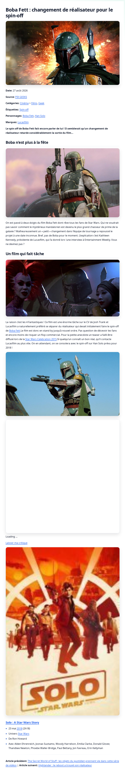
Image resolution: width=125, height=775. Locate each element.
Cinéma (24, 103)
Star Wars (23, 733)
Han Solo (40, 115)
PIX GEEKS (21, 97)
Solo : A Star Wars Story (22, 722)
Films (34, 103)
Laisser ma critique (16, 543)
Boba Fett (28, 115)
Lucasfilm (23, 122)
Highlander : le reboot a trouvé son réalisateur (65, 765)
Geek (41, 103)
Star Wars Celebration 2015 (41, 339)
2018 (19, 728)
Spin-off (24, 109)
